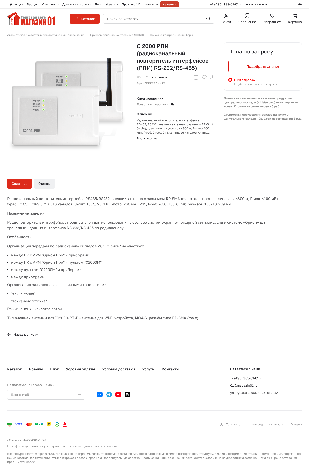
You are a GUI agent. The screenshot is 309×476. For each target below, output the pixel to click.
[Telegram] (109, 394)
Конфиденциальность (267, 424)
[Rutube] (127, 394)
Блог (54, 369)
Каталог (14, 369)
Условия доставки (118, 369)
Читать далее (25, 462)
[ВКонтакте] (100, 394)
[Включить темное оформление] (300, 4)
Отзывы (44, 183)
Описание (19, 183)
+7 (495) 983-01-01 (224, 4)
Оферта (296, 424)
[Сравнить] (196, 77)
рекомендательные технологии (95, 446)
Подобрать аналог (262, 66)
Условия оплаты (80, 369)
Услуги (148, 369)
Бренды (36, 369)
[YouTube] (118, 394)
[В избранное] (204, 77)
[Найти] (208, 18)
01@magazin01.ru (243, 385)
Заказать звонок (255, 4)
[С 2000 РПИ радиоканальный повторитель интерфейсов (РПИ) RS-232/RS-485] (67, 102)
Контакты (170, 369)
